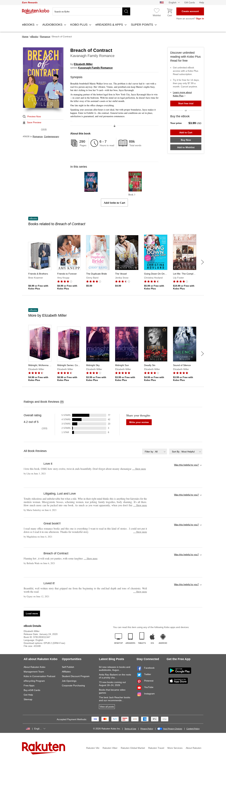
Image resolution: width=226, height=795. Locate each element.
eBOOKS (28, 24)
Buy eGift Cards (32, 690)
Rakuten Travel (156, 748)
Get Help (28, 694)
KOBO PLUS (79, 24)
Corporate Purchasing (73, 685)
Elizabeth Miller (83, 64)
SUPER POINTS (142, 24)
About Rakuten (193, 748)
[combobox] (154, 451)
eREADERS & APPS (109, 24)
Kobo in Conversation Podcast (39, 676)
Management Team (34, 671)
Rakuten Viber (110, 748)
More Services (174, 748)
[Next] (202, 262)
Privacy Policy (146, 729)
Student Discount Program (76, 676)
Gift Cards (189, 2)
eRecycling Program (34, 681)
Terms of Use (130, 729)
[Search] (126, 11)
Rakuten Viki (92, 748)
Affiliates (66, 671)
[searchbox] (91, 11)
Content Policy (193, 729)
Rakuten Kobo (35, 11)
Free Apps (29, 685)
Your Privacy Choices (172, 729)
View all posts (107, 706)
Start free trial (185, 103)
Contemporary (51, 136)
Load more (32, 613)
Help (201, 2)
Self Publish (68, 667)
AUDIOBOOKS (52, 24)
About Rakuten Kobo (34, 667)
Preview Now (34, 116)
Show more (139, 468)
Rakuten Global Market (133, 748)
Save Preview (34, 122)
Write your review (139, 422)
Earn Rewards (30, 2)
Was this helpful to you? (186, 464)
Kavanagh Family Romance (95, 67)
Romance (38, 136)
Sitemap (28, 699)
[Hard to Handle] (91, 190)
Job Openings (69, 681)
